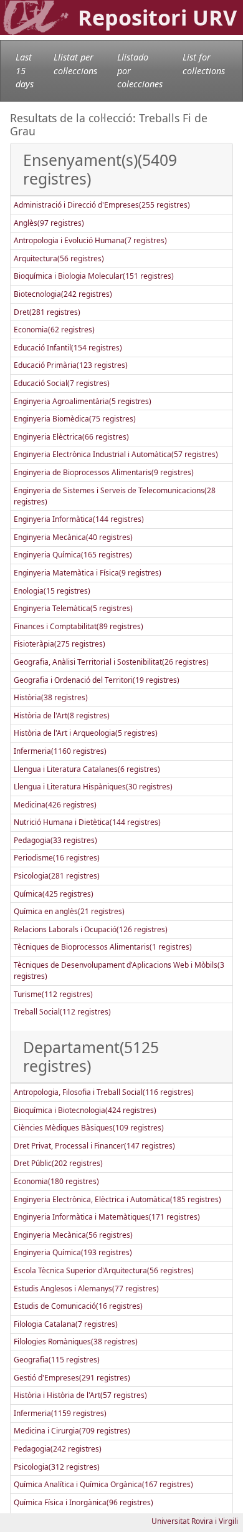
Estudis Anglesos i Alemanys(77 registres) (86, 1288)
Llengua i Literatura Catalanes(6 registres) (87, 769)
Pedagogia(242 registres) (58, 1448)
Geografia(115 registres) (57, 1359)
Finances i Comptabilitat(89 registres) (78, 626)
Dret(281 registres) (47, 312)
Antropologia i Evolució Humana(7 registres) (90, 240)
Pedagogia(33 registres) (55, 840)
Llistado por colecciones (140, 70)
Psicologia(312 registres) (57, 1467)
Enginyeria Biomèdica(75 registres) (75, 418)
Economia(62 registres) (54, 329)
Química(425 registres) (53, 894)
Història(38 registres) (51, 697)
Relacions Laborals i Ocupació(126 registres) (91, 929)
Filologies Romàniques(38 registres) (76, 1341)
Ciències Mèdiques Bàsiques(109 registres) (89, 1127)
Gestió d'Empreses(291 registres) (72, 1377)
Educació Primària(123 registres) (71, 365)
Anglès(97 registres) (49, 223)
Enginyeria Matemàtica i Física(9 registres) (87, 572)
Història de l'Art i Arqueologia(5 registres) (86, 733)
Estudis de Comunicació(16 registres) (78, 1306)
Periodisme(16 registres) (57, 857)
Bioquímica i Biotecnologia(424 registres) (85, 1110)
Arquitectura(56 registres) (59, 258)
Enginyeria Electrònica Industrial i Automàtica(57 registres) (116, 454)
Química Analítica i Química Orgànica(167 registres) (103, 1484)
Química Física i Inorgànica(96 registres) (83, 1502)
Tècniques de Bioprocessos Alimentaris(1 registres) (103, 947)
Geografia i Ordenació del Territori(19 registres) (96, 680)
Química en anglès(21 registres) (69, 911)
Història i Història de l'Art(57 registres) (80, 1395)
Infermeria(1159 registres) (60, 1413)
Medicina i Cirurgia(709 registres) (72, 1430)
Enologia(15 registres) (52, 590)
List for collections (204, 64)
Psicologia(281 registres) (57, 875)
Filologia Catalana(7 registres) (66, 1324)
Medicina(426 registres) (55, 804)
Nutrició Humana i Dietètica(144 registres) (87, 822)
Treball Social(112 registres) (62, 1011)
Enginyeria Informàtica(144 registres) (79, 519)
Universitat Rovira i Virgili (194, 1521)
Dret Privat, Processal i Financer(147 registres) (94, 1145)
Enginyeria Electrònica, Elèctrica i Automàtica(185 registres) (117, 1199)
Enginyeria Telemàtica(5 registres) (73, 608)
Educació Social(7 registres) (62, 383)
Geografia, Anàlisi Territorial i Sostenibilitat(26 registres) (111, 662)
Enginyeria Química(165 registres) (73, 554)
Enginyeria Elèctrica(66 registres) (71, 436)
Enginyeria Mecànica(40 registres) (73, 537)
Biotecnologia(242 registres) (63, 294)
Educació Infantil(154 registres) (68, 347)
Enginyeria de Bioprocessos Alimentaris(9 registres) (104, 472)
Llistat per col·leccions (75, 64)
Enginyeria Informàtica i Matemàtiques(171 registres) (107, 1217)
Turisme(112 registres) (53, 994)
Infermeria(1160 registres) (60, 751)
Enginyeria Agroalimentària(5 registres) (82, 401)
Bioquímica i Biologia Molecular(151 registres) (94, 276)
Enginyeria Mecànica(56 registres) (73, 1235)
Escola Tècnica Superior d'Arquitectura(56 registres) (104, 1270)
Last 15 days (25, 70)
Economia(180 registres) (56, 1181)
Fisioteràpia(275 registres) (59, 643)
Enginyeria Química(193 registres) (73, 1252)
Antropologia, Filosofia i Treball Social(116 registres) (104, 1092)
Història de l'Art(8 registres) (62, 715)
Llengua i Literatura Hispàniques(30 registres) (93, 786)
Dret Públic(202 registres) (58, 1163)
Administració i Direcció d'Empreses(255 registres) (102, 205)
